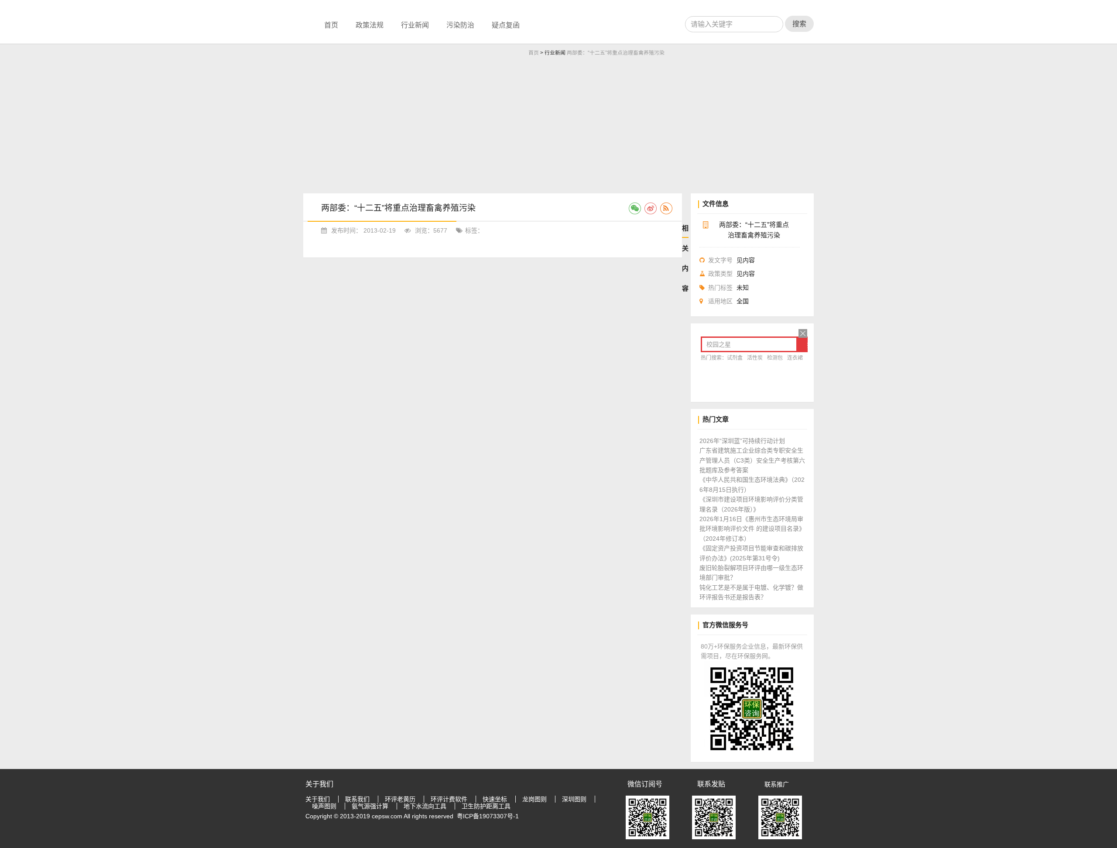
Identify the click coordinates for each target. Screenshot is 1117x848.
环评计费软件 (449, 799)
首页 (331, 25)
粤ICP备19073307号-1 (488, 816)
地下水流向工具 (425, 806)
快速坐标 (495, 799)
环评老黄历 (400, 799)
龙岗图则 (534, 799)
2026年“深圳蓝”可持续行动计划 (742, 440)
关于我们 (317, 799)
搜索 (799, 23)
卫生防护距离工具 (486, 806)
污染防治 (460, 25)
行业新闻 (415, 25)
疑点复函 (506, 25)
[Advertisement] (558, 128)
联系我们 (357, 799)
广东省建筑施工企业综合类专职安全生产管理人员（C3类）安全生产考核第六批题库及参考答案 (752, 460)
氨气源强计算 (370, 806)
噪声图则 (324, 806)
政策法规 (370, 25)
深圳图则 (574, 799)
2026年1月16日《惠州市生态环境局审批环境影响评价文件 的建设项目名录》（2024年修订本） (752, 528)
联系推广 (776, 784)
